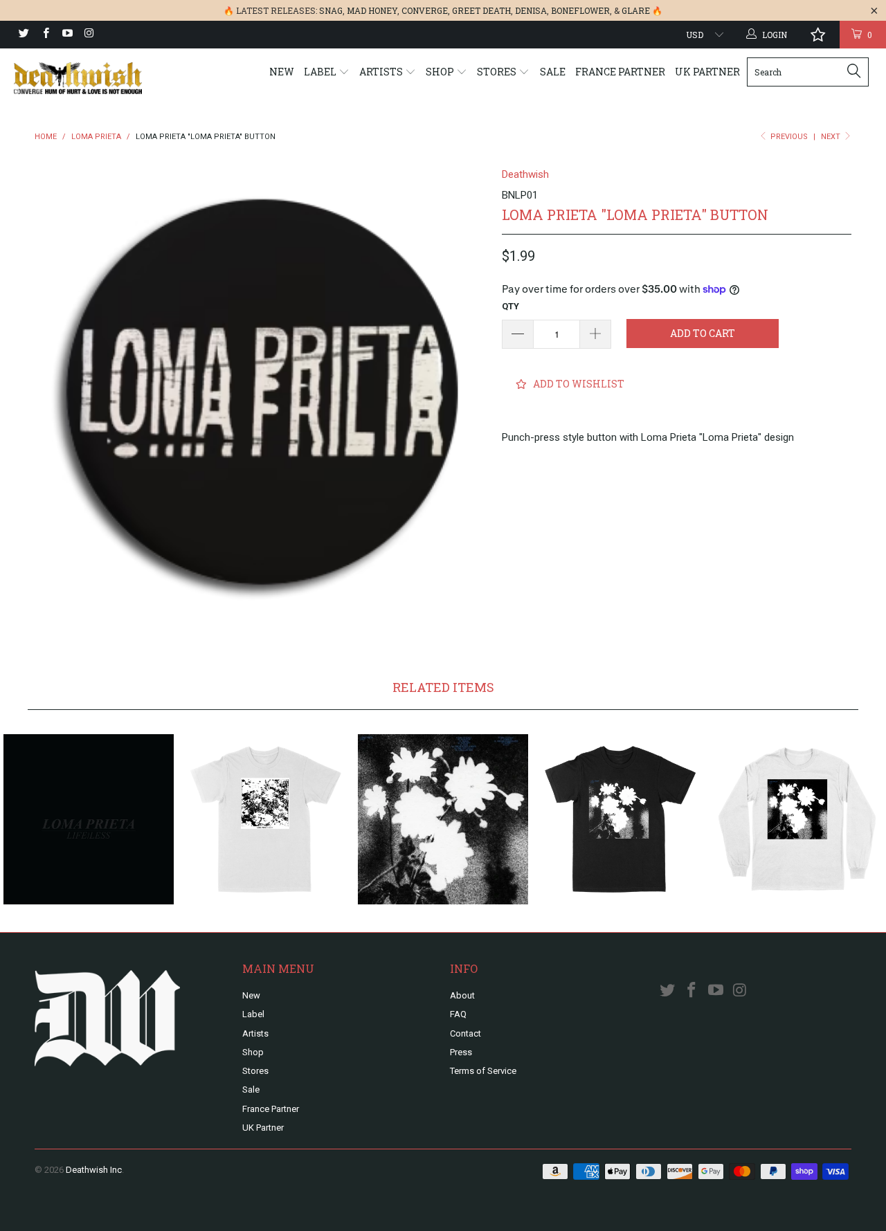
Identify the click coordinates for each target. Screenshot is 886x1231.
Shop (441, 71)
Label (321, 71)
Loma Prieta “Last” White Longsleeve (797, 819)
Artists (382, 71)
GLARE (636, 10)
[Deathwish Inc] (78, 78)
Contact (465, 1033)
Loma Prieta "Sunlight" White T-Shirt (266, 819)
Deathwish (525, 174)
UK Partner (707, 71)
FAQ (458, 1014)
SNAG (331, 10)
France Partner (620, 71)
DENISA (531, 10)
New (281, 71)
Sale (553, 71)
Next (831, 136)
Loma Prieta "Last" (443, 819)
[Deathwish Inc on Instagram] (88, 34)
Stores (497, 71)
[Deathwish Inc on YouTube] (67, 34)
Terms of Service (483, 1071)
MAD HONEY (372, 10)
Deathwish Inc (94, 1170)
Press (461, 1052)
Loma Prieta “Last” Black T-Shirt (620, 819)
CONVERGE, (425, 10)
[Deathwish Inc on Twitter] (23, 34)
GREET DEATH (481, 10)
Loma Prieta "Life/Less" (88, 819)
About (462, 995)
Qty (510, 306)
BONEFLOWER (580, 10)
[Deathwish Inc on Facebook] (45, 34)
